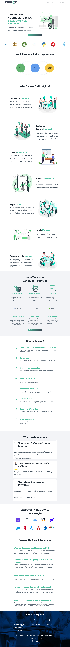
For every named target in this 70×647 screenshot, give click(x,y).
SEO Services (36, 635)
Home (34, 2)
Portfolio (57, 2)
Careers (52, 2)
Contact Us (62, 2)
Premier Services (28, 635)
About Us (38, 2)
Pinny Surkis (18, 500)
